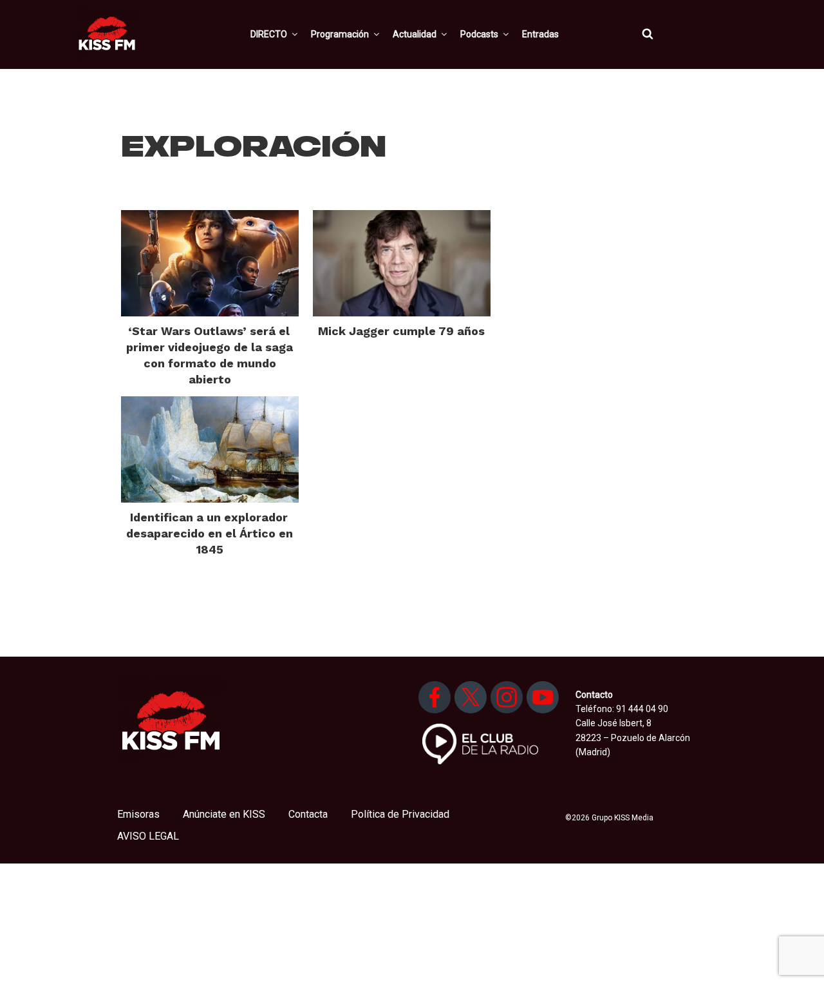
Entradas (540, 34)
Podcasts (479, 34)
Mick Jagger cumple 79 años (401, 331)
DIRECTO (268, 34)
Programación (340, 34)
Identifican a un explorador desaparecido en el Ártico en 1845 (209, 533)
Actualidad (414, 34)
